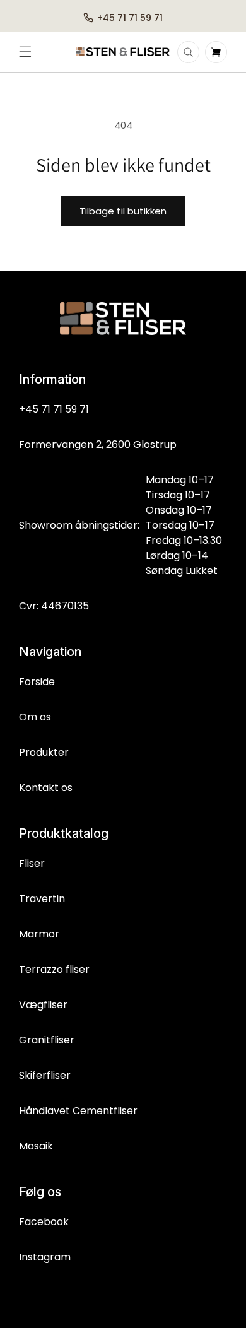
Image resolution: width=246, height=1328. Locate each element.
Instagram (45, 1257)
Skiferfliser (45, 1075)
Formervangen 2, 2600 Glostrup (98, 444)
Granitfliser (46, 1040)
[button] (25, 52)
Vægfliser (43, 1004)
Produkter (44, 752)
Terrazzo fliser (54, 969)
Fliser (32, 863)
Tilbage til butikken (123, 211)
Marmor (39, 934)
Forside (37, 681)
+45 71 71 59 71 (54, 409)
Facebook (44, 1221)
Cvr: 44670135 (54, 606)
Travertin (42, 898)
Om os (35, 717)
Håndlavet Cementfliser (78, 1110)
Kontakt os (46, 787)
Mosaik (36, 1146)
